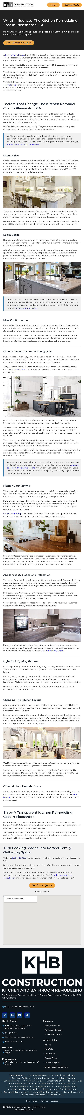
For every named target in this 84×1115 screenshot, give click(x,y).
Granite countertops (13, 514)
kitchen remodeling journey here (23, 144)
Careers (54, 1101)
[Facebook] (12, 1015)
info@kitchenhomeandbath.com (19, 1037)
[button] (53, 5)
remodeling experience (26, 308)
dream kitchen (10, 85)
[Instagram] (4, 1015)
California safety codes (52, 651)
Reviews (44, 1101)
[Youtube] (19, 1015)
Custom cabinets (18, 369)
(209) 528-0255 (19, 858)
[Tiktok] (27, 1015)
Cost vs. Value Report (15, 55)
